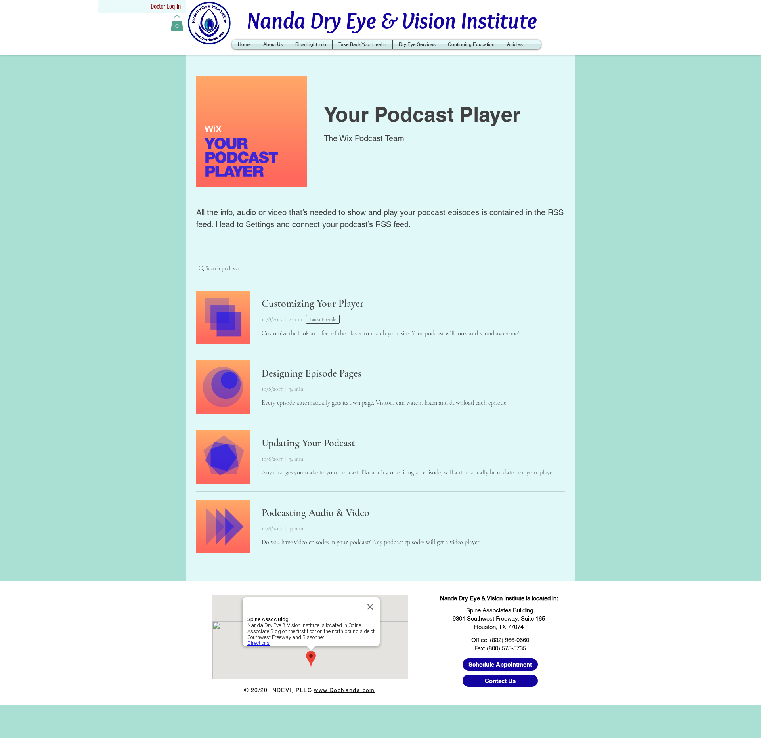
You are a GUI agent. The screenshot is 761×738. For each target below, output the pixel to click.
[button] (177, 23)
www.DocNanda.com (344, 690)
